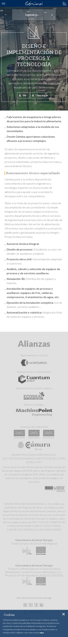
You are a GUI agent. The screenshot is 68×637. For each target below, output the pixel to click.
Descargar (42, 95)
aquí (42, 632)
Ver (24, 95)
